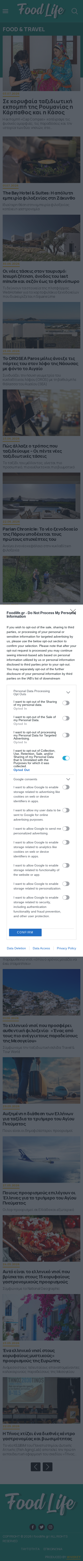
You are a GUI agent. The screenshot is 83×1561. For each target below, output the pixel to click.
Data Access (41, 948)
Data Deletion (16, 948)
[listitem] (41, 692)
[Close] (74, 613)
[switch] (65, 703)
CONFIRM (25, 932)
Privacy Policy (66, 948)
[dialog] (41, 781)
